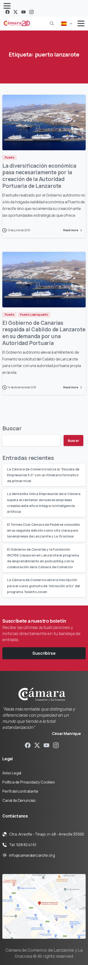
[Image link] (44, 906)
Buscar (12, 428)
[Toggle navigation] (7, 6)
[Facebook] (7, 12)
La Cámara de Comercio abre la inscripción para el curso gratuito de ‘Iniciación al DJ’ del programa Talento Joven (43, 586)
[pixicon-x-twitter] (37, 745)
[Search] (51, 23)
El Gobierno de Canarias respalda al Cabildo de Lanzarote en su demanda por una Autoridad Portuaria (43, 333)
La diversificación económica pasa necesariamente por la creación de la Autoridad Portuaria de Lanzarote (39, 175)
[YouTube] (23, 12)
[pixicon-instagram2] (56, 745)
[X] (15, 12)
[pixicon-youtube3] (46, 745)
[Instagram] (31, 12)
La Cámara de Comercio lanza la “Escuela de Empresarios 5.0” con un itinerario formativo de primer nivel (43, 475)
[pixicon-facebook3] (27, 745)
